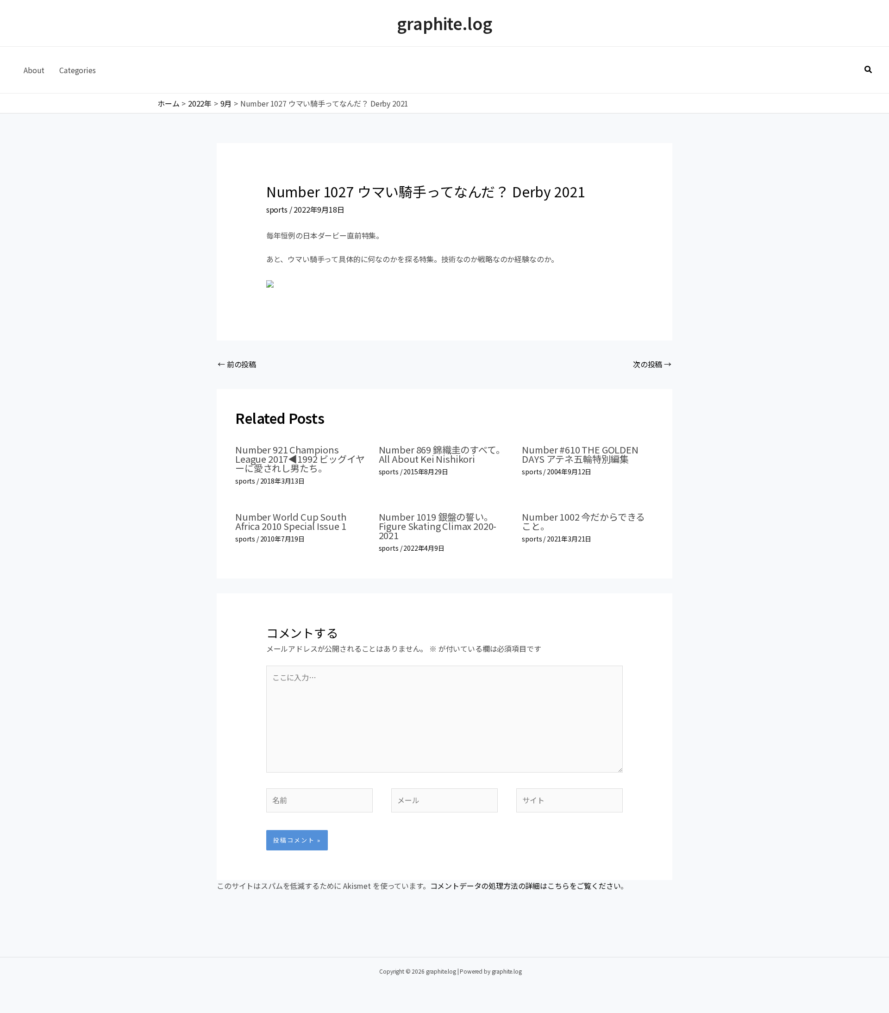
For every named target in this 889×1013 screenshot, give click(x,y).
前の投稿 (237, 364)
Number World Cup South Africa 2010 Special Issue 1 (290, 521)
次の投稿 (652, 364)
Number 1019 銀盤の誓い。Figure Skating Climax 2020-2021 (438, 526)
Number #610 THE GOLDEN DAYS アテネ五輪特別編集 (580, 454)
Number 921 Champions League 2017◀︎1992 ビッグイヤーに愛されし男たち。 (299, 459)
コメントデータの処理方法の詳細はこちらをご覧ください (525, 885)
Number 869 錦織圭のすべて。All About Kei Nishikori (442, 454)
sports (277, 209)
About (34, 70)
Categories (77, 70)
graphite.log (444, 23)
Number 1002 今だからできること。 (583, 521)
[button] (868, 70)
